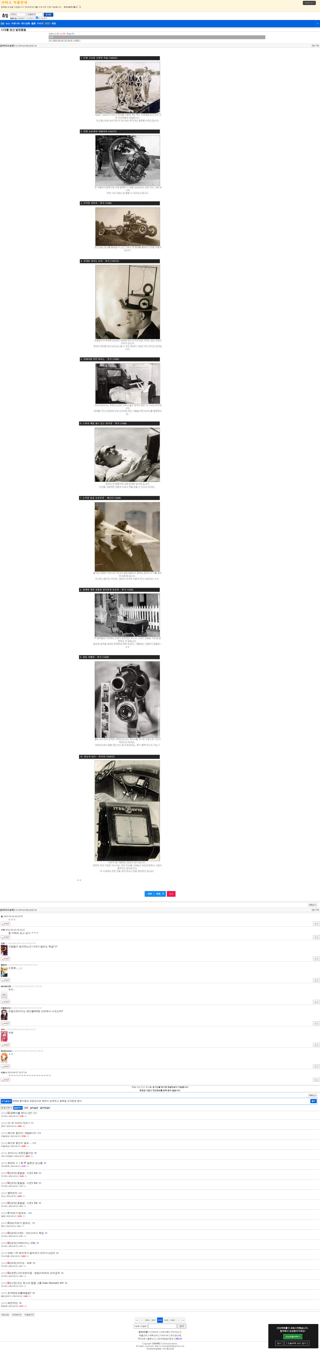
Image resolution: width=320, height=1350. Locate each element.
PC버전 (142, 1339)
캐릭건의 (153, 1335)
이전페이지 (16, 1315)
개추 (150, 894)
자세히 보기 (309, 3)
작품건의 (143, 1335)
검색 (182, 1326)
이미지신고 (176, 1332)
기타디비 (164, 1335)
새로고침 (5, 1315)
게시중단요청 (168, 1349)
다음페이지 (29, 1315)
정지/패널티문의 (166, 1339)
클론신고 (151, 1339)
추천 (158, 894)
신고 (171, 894)
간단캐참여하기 (292, 1336)
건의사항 (164, 1332)
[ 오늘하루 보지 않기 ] (297, 1343)
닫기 (279, 1343)
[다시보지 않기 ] (72, 7)
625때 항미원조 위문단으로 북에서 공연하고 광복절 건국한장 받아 (47, 1101)
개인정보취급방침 (153, 1349)
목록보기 (312, 905)
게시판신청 (175, 1335)
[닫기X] (315, 45)
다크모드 (30, 18)
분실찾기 (22, 18)
